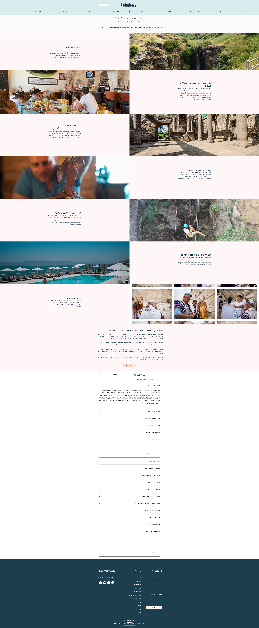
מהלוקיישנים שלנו (123, 344)
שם (161, 577)
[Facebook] (108, 582)
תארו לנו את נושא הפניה (156, 594)
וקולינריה (115, 349)
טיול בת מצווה (154, 338)
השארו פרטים (157, 570)
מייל (161, 588)
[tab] (154, 379)
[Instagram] (112, 582)
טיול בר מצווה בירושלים (135, 595)
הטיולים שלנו (159, 342)
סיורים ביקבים (124, 342)
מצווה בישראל (101, 577)
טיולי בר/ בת (107, 577)
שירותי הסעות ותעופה (148, 349)
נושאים (138, 570)
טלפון (160, 583)
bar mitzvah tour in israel (129, 620)
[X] (100, 582)
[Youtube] (104, 582)
